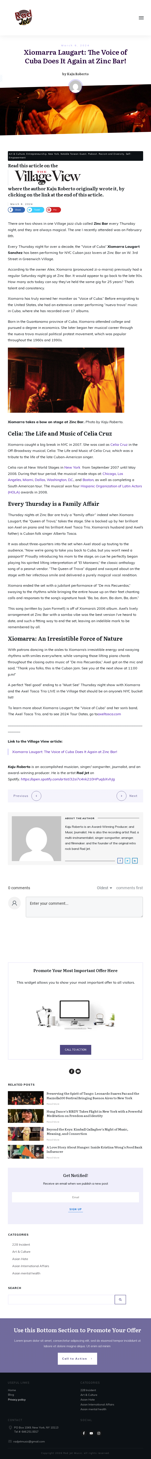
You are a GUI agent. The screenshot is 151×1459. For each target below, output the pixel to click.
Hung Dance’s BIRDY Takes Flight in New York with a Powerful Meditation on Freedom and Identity (94, 1113)
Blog (11, 1394)
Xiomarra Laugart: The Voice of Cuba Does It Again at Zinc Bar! (64, 751)
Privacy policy (17, 1399)
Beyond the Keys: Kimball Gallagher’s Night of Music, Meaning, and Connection (87, 1131)
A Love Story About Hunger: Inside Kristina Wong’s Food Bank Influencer (94, 1149)
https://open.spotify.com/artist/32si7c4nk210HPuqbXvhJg (68, 779)
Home (12, 1390)
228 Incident (21, 1244)
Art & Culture (21, 1252)
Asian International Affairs (30, 1266)
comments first (129, 887)
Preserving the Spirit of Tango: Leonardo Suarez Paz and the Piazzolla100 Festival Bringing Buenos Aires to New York (93, 1095)
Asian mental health (26, 1273)
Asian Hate (20, 1259)
